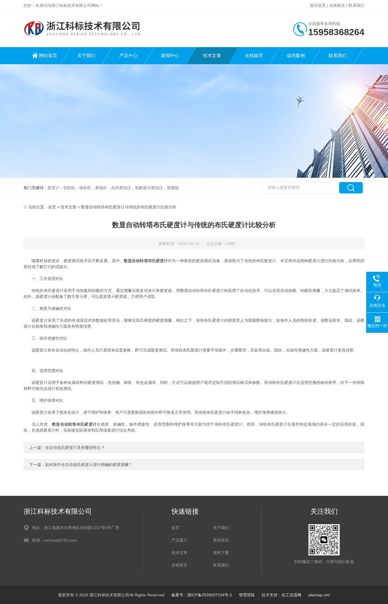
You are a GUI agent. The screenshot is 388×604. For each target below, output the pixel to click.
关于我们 (86, 55)
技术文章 (212, 55)
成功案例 (296, 55)
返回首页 (318, 5)
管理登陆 (247, 595)
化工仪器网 (291, 595)
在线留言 (337, 5)
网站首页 (48, 55)
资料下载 (221, 552)
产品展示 (179, 540)
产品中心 (128, 55)
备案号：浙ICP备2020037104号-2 (201, 595)
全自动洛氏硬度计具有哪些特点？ (75, 447)
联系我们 (356, 5)
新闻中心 (170, 55)
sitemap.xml (319, 595)
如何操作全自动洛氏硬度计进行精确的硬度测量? (88, 464)
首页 (52, 207)
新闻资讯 (221, 540)
